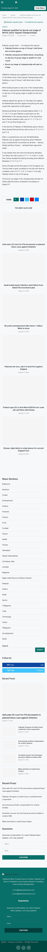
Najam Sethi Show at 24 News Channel (16, 578)
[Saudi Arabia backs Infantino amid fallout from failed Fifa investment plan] (23, 267)
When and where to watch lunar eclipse (29, 770)
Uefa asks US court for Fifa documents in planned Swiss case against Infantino (21, 716)
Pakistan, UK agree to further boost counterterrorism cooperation (30, 728)
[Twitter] (23, 947)
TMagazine (6, 628)
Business (5, 490)
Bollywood (6, 484)
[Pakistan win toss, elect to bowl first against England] (23, 349)
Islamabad (6, 550)
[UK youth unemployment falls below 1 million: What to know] (23, 308)
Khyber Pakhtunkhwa (10, 556)
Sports (13, 15)
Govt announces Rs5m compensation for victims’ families (31, 742)
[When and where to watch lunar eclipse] (9, 772)
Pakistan (5, 584)
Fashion (5, 506)
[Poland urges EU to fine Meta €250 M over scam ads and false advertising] (23, 390)
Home (4, 15)
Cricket (5, 495)
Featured (5, 512)
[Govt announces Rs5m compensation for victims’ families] (9, 744)
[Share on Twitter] (27, 199)
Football (5, 528)
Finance (5, 517)
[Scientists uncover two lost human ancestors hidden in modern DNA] (9, 758)
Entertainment (7, 501)
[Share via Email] (37, 199)
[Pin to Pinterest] (32, 199)
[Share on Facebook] (22, 199)
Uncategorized (7, 633)
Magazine (5, 572)
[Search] (45, 2)
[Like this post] (16, 199)
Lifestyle (5, 567)
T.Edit (4, 611)
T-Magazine (6, 606)
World (4, 639)
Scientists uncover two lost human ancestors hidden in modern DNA (30, 756)
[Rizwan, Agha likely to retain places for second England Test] (23, 430)
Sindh (4, 595)
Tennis (4, 622)
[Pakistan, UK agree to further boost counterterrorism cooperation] (9, 730)
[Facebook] (18, 947)
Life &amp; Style (8, 561)
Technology (6, 617)
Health (4, 539)
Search (5, 646)
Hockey (5, 545)
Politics (5, 589)
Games (5, 534)
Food (4, 523)
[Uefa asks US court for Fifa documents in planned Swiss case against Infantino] (23, 227)
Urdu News (40, 8)
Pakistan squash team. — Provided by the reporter (21, 45)
